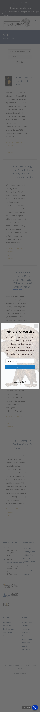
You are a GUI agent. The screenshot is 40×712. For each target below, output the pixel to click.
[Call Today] (35, 707)
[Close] (36, 326)
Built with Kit (20, 382)
